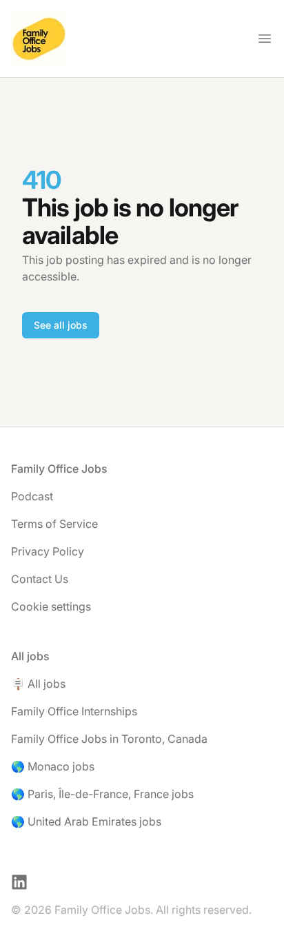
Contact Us (39, 579)
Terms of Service (54, 524)
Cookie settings (51, 606)
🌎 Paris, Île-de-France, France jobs (102, 794)
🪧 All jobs (38, 684)
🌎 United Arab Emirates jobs (86, 821)
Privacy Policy (47, 551)
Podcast (32, 496)
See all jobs (61, 325)
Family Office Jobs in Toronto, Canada (109, 739)
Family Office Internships (74, 711)
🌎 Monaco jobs (52, 766)
